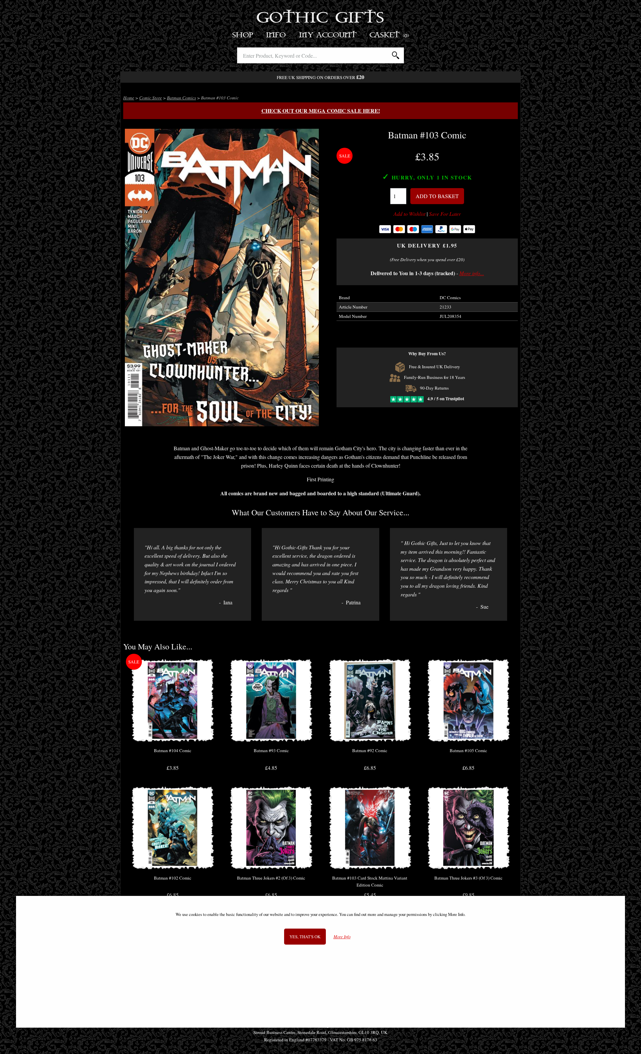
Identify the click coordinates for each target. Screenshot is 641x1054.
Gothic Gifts (321, 18)
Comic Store (150, 98)
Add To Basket (437, 195)
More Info (342, 936)
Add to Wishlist (409, 214)
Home (128, 98)
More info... (471, 273)
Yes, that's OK (304, 936)
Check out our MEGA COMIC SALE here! (320, 110)
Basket (389, 35)
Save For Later (445, 214)
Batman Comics (181, 98)
